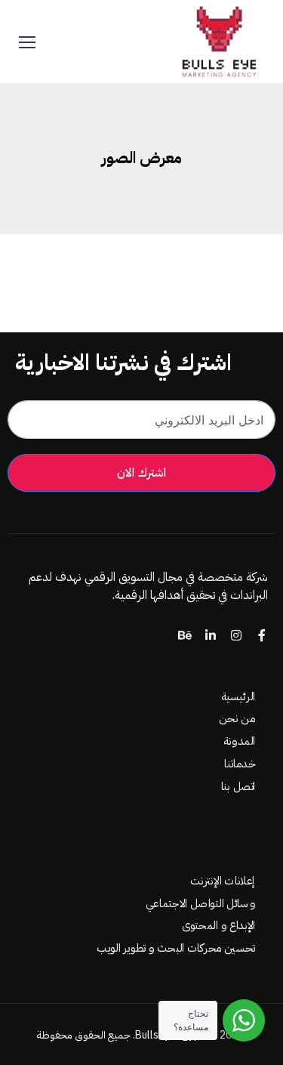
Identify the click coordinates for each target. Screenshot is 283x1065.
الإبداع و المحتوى (218, 925)
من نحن (237, 718)
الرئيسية (238, 696)
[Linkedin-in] (211, 635)
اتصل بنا (238, 786)
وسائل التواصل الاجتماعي (200, 903)
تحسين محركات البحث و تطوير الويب (176, 948)
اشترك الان (141, 473)
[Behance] (185, 635)
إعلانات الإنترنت (222, 881)
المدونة (239, 741)
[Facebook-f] (262, 635)
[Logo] (218, 41)
